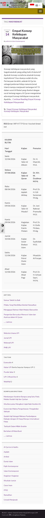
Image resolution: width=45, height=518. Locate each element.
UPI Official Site (10, 377)
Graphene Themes (19, 515)
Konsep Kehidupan (11, 111)
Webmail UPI (9, 343)
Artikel (6, 457)
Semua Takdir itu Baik (12, 300)
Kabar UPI (8, 367)
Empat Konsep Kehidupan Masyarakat (22, 34)
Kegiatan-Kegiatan (11, 476)
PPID (6, 490)
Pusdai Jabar (9, 372)
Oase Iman (8, 485)
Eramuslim (8, 362)
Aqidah (6, 452)
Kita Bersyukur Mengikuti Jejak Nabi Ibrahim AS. (22, 404)
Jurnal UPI (8, 338)
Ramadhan (8, 495)
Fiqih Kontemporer (11, 466)
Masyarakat (24, 111)
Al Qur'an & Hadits (11, 447)
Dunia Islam (8, 461)
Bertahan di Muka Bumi (13, 431)
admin (8, 41)
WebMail (7, 382)
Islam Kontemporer (18, 41)
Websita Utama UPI (11, 333)
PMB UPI (7, 347)
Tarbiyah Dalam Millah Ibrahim (15, 426)
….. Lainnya (8, 322)
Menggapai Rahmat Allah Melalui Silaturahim (21, 310)
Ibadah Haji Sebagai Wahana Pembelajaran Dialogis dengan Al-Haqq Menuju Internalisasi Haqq (21, 419)
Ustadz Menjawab (11, 500)
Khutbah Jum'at (10, 480)
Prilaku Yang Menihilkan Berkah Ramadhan (20, 305)
